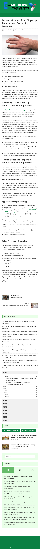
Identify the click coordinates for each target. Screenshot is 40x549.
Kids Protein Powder (28, 431)
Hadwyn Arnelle (19, 30)
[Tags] (20, 470)
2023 (5, 407)
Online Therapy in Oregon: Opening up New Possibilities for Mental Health (17, 493)
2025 (5, 400)
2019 (5, 420)
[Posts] (8, 470)
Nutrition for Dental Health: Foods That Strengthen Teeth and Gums (18, 383)
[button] (37, 15)
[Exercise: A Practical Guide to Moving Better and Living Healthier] (5, 448)
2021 (5, 414)
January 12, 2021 (8, 30)
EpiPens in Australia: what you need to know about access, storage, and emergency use (19, 518)
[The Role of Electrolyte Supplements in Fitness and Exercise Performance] (5, 439)
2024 (5, 404)
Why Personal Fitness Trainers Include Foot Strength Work (19, 332)
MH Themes (30, 547)
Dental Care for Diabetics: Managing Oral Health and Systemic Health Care (19, 503)
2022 (5, 410)
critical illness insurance (11, 431)
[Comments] (32, 470)
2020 (5, 417)
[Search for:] (20, 456)
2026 (5, 372)
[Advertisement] (21, 288)
